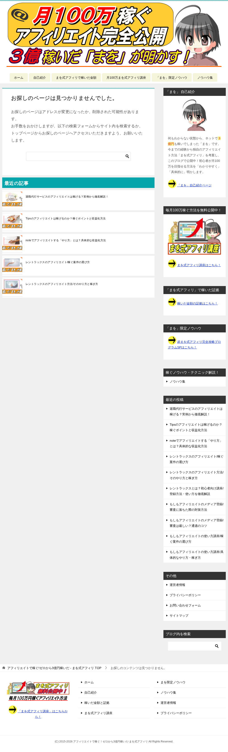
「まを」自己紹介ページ (194, 185)
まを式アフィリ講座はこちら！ (199, 265)
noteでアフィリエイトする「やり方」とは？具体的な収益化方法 (66, 240)
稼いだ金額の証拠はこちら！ (197, 303)
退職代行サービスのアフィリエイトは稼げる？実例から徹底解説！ (67, 196)
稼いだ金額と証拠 (96, 703)
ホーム (18, 77)
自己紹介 (39, 77)
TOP (54, 668)
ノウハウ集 (205, 77)
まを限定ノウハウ (173, 682)
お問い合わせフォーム (185, 605)
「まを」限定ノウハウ (171, 77)
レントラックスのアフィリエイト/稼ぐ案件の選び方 (58, 262)
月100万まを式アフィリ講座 (126, 77)
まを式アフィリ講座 (98, 713)
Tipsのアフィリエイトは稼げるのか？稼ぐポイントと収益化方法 (66, 218)
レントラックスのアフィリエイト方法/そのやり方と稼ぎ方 (62, 284)
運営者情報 (177, 585)
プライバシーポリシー (185, 595)
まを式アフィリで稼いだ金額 (76, 77)
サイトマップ (179, 615)
